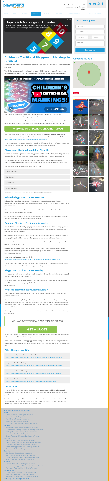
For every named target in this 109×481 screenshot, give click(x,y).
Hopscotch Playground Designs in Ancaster (20, 440)
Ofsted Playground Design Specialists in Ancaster (22, 457)
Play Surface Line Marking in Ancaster (17, 410)
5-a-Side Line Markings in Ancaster (17, 419)
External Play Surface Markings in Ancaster (20, 464)
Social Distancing (95, 14)
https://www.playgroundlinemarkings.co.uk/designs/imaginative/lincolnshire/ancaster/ (34, 365)
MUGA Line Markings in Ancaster (17, 421)
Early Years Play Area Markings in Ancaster (20, 434)
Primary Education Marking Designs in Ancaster (22, 427)
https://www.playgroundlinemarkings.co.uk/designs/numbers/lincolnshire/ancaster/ (33, 373)
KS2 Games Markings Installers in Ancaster (20, 455)
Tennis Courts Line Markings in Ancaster (19, 415)
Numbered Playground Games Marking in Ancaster (23, 447)
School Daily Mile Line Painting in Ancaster (20, 459)
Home (6, 14)
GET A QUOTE (37, 329)
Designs (35, 14)
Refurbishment (74, 14)
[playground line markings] (15, 5)
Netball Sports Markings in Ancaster (18, 417)
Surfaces (59, 14)
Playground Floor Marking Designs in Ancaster (21, 468)
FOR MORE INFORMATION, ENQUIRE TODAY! (37, 128)
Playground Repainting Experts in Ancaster (20, 474)
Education (47, 14)
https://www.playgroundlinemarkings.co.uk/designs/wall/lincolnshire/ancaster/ (31, 381)
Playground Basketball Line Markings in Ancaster (22, 423)
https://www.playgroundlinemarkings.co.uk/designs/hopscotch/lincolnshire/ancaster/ (32, 259)
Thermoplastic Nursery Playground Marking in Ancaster (24, 429)
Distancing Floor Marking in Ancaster (16, 479)
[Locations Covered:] (3, 2)
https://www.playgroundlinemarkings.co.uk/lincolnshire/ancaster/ (25, 139)
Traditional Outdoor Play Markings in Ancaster (21, 444)
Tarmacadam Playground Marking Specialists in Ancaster (25, 466)
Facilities (25, 14)
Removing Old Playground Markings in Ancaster (22, 476)
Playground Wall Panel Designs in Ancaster (20, 449)
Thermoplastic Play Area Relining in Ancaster (21, 472)
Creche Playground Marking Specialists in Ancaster (23, 436)
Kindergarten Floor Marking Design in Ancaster (21, 432)
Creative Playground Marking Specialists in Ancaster (23, 442)
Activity (14, 14)
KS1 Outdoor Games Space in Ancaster (19, 453)
